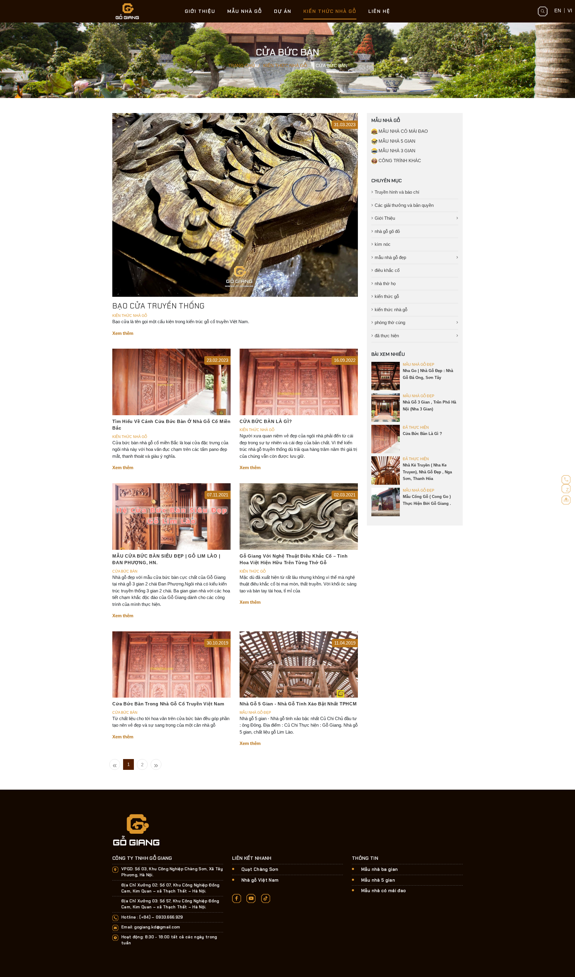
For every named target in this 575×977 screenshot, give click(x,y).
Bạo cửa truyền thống (158, 306)
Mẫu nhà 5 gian (378, 880)
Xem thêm (122, 333)
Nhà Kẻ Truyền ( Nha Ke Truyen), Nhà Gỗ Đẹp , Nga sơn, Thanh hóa (427, 472)
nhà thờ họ (385, 283)
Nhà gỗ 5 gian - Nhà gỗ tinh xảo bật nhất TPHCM (298, 703)
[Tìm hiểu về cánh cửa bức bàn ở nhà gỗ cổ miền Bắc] (171, 381)
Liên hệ (379, 11)
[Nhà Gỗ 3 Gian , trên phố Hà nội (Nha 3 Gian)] (385, 407)
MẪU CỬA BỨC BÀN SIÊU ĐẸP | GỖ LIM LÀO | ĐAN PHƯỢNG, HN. (166, 559)
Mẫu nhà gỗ (244, 11)
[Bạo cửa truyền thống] (235, 204)
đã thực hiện (387, 335)
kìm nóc (383, 244)
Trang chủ (241, 65)
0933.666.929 (169, 917)
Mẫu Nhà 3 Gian (396, 150)
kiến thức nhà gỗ (391, 309)
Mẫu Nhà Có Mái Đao (402, 131)
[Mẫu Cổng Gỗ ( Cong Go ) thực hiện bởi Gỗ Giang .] (385, 501)
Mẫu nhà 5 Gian (396, 141)
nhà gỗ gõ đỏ (387, 231)
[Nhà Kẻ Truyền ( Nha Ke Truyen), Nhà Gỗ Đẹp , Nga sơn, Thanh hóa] (385, 470)
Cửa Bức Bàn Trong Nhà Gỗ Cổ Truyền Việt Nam (168, 703)
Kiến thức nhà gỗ (329, 11)
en (557, 10)
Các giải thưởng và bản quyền (404, 205)
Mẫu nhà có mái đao (383, 891)
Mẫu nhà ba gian (379, 869)
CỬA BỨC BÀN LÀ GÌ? (266, 421)
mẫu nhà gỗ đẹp (390, 257)
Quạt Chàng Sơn (260, 869)
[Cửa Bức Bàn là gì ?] (385, 438)
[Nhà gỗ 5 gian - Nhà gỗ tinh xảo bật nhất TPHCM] (299, 663)
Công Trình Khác (399, 160)
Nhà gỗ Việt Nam (260, 880)
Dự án (282, 11)
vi (570, 10)
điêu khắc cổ (387, 270)
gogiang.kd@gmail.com (157, 927)
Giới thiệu (200, 11)
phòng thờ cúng (390, 322)
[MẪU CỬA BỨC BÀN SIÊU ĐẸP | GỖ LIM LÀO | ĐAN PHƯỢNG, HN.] (171, 516)
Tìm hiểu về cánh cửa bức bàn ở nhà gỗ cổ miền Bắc (171, 425)
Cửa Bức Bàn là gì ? (422, 433)
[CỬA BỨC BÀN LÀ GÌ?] (299, 381)
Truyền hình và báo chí (397, 192)
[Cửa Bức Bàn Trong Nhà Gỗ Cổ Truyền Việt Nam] (171, 663)
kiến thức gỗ (387, 296)
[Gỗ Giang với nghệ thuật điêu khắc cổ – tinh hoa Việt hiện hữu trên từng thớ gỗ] (299, 516)
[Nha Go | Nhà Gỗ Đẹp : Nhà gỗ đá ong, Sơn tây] (385, 375)
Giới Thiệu (385, 218)
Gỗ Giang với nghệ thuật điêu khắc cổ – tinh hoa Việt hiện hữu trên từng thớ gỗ (293, 559)
